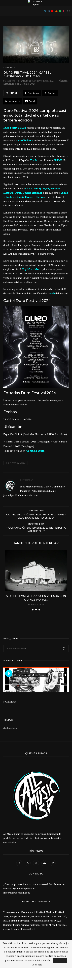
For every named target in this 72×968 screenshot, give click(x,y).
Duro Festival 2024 (15, 463)
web (52, 293)
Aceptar (60, 960)
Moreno (11, 80)
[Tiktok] (63, 11)
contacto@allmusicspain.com (19, 888)
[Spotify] (60, 11)
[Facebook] (42, 11)
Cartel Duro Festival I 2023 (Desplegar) (28, 441)
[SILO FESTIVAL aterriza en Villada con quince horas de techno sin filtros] (36, 570)
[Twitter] (45, 11)
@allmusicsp (10, 728)
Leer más (37, 964)
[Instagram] (49, 11)
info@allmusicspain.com (16, 892)
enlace (23, 404)
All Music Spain (35, 450)
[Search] (68, 11)
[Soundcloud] (56, 11)
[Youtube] (52, 11)
